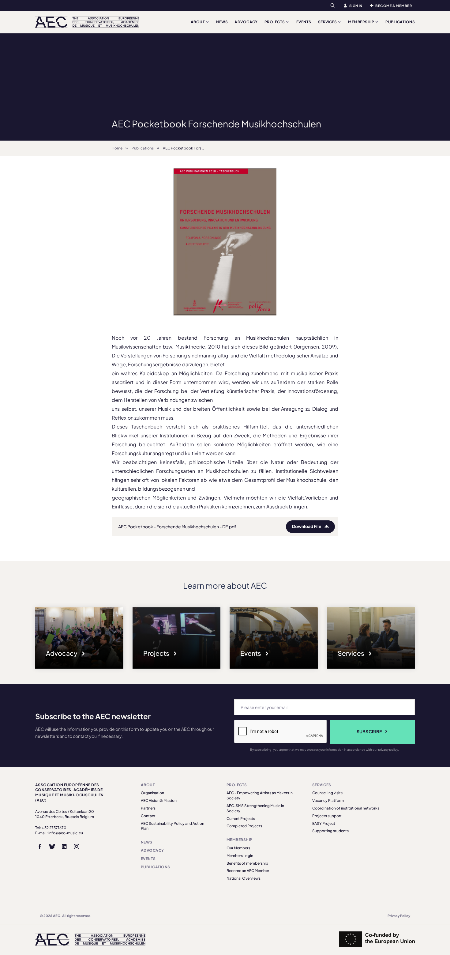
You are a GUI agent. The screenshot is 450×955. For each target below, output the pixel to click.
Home (117, 148)
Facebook (39, 846)
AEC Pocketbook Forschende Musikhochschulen (205, 148)
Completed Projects (244, 826)
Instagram (76, 846)
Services (328, 22)
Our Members (238, 848)
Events (303, 22)
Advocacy (246, 22)
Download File (306, 526)
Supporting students (330, 831)
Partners (148, 808)
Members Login (240, 855)
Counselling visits (327, 793)
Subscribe (369, 731)
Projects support (327, 815)
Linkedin (64, 846)
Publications (400, 22)
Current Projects (241, 818)
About (198, 22)
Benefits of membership (247, 863)
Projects (275, 22)
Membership (361, 22)
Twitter (52, 846)
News (222, 22)
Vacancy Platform (328, 800)
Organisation (152, 793)
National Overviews (244, 878)
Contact (148, 815)
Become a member (393, 6)
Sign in (355, 6)
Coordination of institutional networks (345, 808)
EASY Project (323, 823)
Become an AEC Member (248, 870)
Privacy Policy (399, 916)
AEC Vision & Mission (159, 800)
